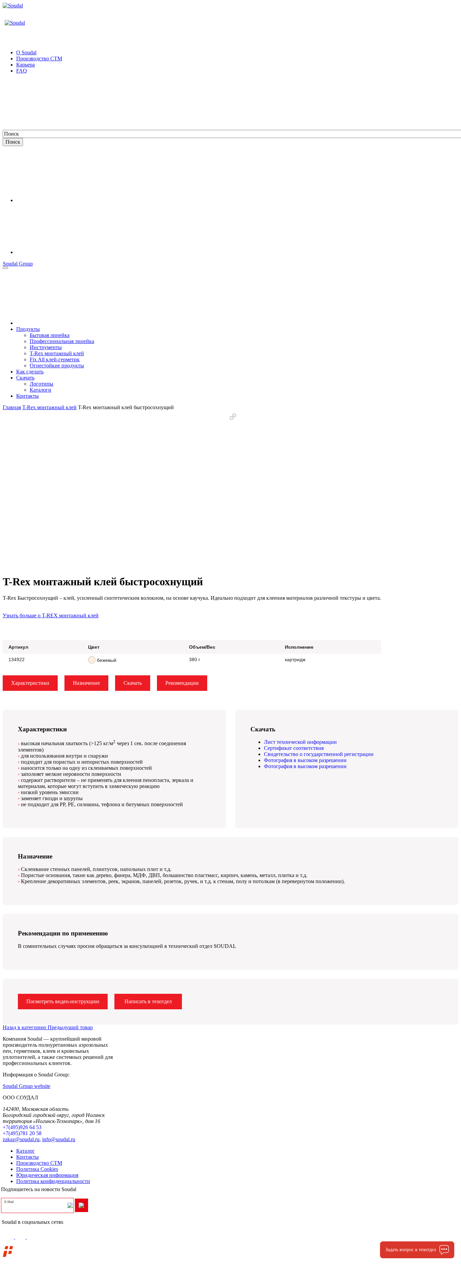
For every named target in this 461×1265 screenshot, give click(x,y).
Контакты (27, 1157)
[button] (232, 416)
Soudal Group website (26, 1086)
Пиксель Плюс (59, 1254)
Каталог (25, 1151)
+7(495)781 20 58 (22, 1133)
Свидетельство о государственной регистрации (319, 754)
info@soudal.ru (58, 1139)
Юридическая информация (47, 1175)
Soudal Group (18, 263)
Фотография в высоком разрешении (305, 760)
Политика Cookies (37, 1169)
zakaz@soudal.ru (21, 1139)
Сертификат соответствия (294, 748)
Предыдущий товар (70, 1027)
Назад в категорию (25, 1027)
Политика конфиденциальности (53, 1181)
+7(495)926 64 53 (22, 1127)
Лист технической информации (300, 742)
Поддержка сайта (36, 1248)
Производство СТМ (39, 1163)
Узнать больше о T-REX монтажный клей (51, 615)
